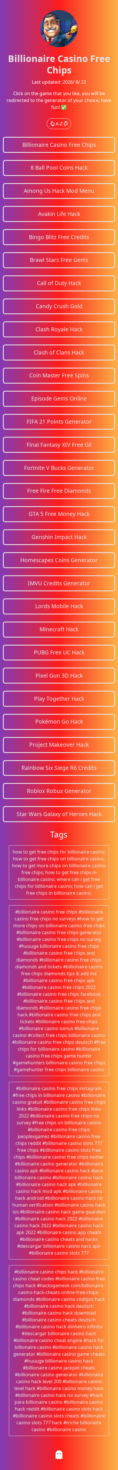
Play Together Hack (59, 698)
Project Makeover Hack (59, 744)
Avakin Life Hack (59, 214)
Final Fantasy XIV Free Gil (59, 444)
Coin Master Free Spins (59, 375)
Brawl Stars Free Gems (59, 260)
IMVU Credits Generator (59, 583)
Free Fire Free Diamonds (59, 490)
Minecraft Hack (59, 629)
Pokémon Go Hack (59, 721)
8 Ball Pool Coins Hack (59, 167)
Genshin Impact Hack (59, 537)
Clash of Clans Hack (59, 352)
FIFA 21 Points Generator (59, 421)
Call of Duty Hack (59, 283)
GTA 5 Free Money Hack (59, 514)
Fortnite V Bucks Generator (59, 468)
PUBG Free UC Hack (59, 652)
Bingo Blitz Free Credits (59, 237)
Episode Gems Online (59, 398)
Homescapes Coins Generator (59, 560)
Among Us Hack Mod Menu (59, 191)
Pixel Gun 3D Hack (59, 675)
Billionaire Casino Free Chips (59, 145)
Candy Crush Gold (59, 306)
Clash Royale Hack (59, 329)
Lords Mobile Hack (59, 606)
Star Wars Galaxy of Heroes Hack (59, 814)
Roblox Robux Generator (59, 791)
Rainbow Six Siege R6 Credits (59, 768)
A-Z (59, 124)
